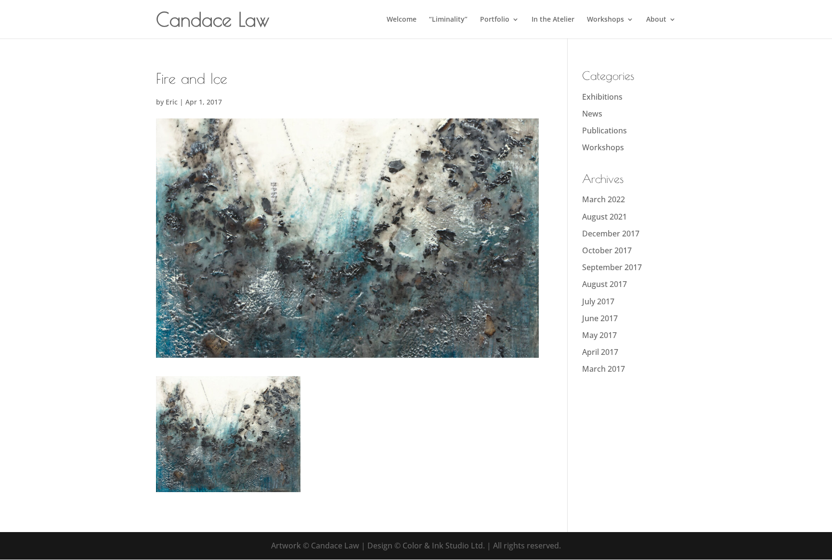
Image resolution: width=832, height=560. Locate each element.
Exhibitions (602, 96)
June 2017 (600, 318)
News (592, 113)
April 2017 (600, 352)
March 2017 (603, 369)
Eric (172, 101)
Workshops (605, 20)
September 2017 (612, 267)
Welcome (401, 20)
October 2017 (607, 250)
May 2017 (599, 335)
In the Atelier (553, 20)
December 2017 (610, 233)
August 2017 (604, 284)
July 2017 (598, 301)
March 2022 (603, 199)
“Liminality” (448, 20)
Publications (604, 130)
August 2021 (604, 216)
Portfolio (494, 20)
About (656, 20)
